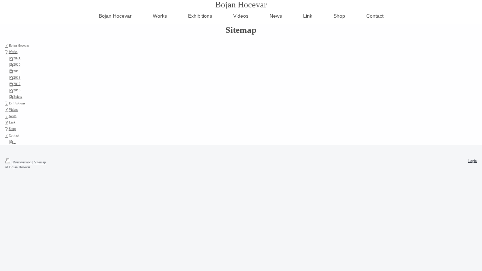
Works (13, 52)
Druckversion (22, 162)
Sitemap (40, 162)
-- (14, 142)
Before (17, 96)
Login (472, 161)
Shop (12, 129)
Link (12, 122)
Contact (14, 135)
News (13, 116)
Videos (13, 110)
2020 (16, 64)
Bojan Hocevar (241, 4)
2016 (16, 90)
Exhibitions (17, 103)
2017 (16, 84)
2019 (16, 71)
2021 (16, 58)
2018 (16, 77)
